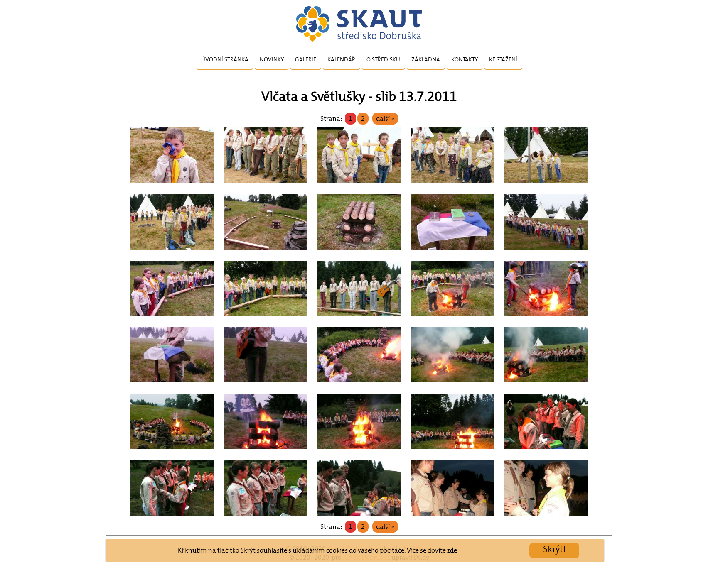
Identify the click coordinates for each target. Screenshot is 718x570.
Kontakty (464, 59)
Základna (425, 59)
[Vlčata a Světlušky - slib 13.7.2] (172, 185)
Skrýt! (554, 549)
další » (385, 118)
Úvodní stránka (224, 59)
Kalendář (341, 59)
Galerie (305, 59)
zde (452, 550)
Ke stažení (503, 59)
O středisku (383, 59)
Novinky (272, 59)
